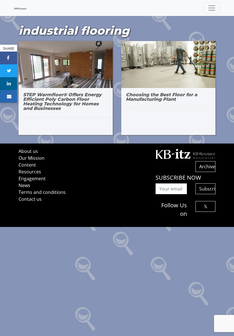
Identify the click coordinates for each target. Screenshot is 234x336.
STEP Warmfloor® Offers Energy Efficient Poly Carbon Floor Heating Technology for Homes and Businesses (62, 102)
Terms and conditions (42, 192)
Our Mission (32, 158)
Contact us (30, 199)
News (24, 185)
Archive (207, 166)
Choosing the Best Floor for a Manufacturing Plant (161, 97)
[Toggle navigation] (212, 8)
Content (27, 165)
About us (28, 151)
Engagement (32, 178)
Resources (30, 172)
